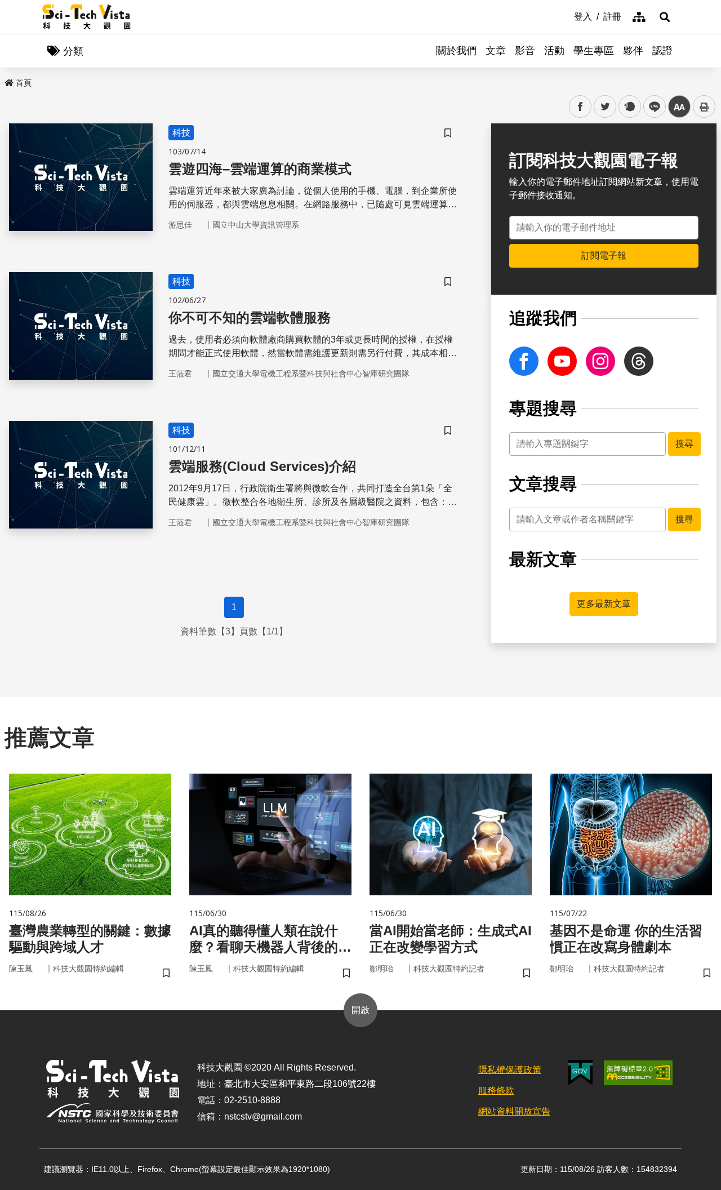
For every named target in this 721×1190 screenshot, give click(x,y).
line (651, 107)
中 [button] (679, 107)
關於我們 (456, 50)
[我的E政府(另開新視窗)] (580, 1072)
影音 (525, 50)
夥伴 (633, 50)
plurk (629, 107)
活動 (554, 50)
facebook (580, 107)
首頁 (24, 82)
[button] (665, 17)
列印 (704, 106)
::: (566, 16)
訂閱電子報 (603, 255)
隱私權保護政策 (509, 1069)
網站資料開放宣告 (514, 1111)
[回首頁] (86, 17)
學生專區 (593, 50)
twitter (605, 107)
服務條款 (496, 1090)
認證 (662, 50)
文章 (496, 50)
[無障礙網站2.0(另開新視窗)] (638, 1072)
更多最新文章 (604, 604)
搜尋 (684, 444)
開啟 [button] (360, 1010)
